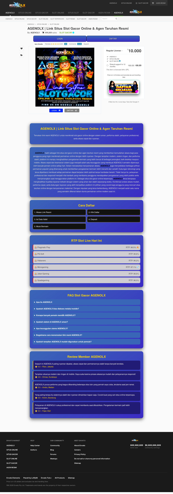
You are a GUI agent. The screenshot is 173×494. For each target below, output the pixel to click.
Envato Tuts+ (46, 478)
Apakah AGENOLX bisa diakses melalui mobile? (57, 308)
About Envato (79, 445)
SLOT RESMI (70, 19)
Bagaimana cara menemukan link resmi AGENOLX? (59, 335)
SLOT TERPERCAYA (57, 19)
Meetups (53, 459)
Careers (77, 450)
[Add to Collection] (21, 55)
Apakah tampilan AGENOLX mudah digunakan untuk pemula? (64, 341)
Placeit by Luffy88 (30, 478)
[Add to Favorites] (21, 48)
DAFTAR (113, 38)
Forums (53, 454)
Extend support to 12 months (125, 65)
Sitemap (77, 463)
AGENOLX (9, 19)
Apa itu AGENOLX (44, 302)
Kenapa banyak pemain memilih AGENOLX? (56, 315)
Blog (52, 450)
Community (55, 445)
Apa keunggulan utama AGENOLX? (52, 328)
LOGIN (60, 38)
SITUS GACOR (31, 19)
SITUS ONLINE (19, 19)
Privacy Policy (80, 454)
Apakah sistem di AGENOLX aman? (52, 321)
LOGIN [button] (54, 110)
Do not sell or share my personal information (92, 459)
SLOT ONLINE (43, 19)
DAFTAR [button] (70, 110)
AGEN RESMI (93, 19)
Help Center (35, 445)
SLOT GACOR (81, 19)
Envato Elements (13, 478)
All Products (60, 478)
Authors (33, 450)
